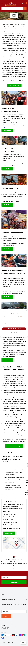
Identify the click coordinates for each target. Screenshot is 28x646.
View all (25, 453)
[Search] (25, 8)
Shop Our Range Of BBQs (14, 446)
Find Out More (7, 130)
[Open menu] (2, 3)
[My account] (22, 3)
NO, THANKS (14, 332)
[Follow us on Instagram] (5, 628)
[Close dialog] (26, 310)
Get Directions (9, 533)
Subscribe (14, 582)
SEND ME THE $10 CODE (14, 328)
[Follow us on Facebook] (2, 628)
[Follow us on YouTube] (8, 628)
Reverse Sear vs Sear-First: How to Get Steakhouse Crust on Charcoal (12, 458)
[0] (25, 3)
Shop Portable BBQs (14, 85)
